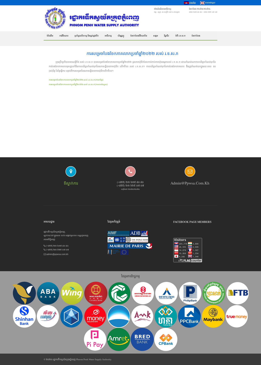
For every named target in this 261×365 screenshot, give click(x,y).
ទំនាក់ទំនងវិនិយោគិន (138, 35)
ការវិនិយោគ (64, 35)
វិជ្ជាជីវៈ (166, 35)
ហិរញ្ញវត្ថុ (121, 35)
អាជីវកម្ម (108, 35)
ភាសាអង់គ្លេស (210, 3)
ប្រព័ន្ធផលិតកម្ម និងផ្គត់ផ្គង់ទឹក (87, 35)
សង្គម (155, 35)
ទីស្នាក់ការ (71, 183)
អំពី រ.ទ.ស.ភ (180, 35)
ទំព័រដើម (50, 35)
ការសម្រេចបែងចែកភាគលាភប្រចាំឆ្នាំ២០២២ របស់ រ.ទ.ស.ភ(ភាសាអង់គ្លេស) (78, 84)
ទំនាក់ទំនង (196, 35)
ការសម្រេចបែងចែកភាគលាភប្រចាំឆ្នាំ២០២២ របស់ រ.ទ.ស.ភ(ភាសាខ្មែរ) (76, 80)
